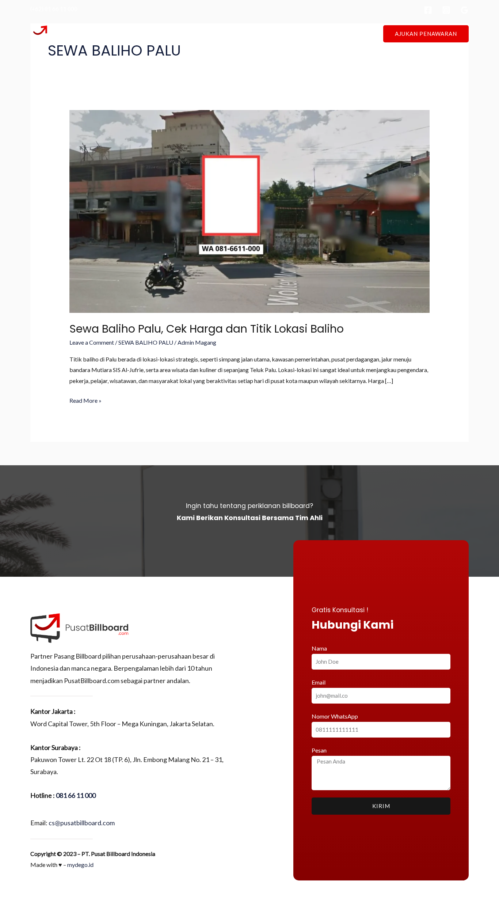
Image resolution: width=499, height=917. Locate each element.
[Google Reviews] (464, 10)
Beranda (179, 33)
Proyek (271, 33)
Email (318, 682)
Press (299, 33)
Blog (324, 33)
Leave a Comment (91, 342)
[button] (426, 33)
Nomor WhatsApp (335, 716)
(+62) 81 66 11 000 (53, 8)
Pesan (319, 750)
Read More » (85, 399)
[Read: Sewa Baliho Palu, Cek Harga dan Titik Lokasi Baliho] (249, 210)
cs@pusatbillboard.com (82, 823)
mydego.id (80, 864)
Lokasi (242, 33)
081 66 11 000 (76, 795)
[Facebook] (428, 10)
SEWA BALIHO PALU (145, 342)
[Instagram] (446, 10)
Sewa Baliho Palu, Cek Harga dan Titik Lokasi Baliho (206, 329)
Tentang (212, 33)
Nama (319, 648)
